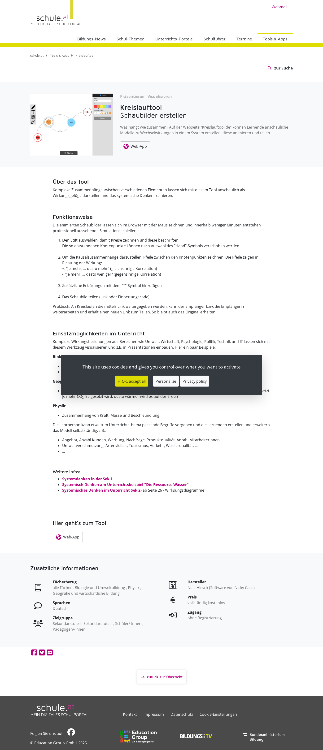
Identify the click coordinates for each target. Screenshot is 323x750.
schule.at (37, 55)
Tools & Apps (275, 38)
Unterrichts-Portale (174, 38)
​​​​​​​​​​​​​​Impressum (154, 714)
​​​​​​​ (70, 733)
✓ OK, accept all (132, 381)
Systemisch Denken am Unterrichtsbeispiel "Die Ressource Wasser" (125, 484)
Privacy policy (195, 381)
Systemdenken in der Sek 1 (87, 478)
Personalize (166, 381)
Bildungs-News (91, 38)
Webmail (279, 6)
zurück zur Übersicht (164, 677)
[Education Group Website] (138, 736)
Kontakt (130, 714)
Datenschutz (181, 714)
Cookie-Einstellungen (218, 714)
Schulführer (215, 38)
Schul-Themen (130, 38)
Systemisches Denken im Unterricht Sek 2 (101, 490)
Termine (244, 38)
